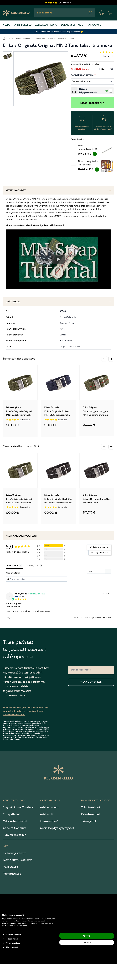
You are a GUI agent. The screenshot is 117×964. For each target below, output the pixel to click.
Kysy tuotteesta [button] (101, 552)
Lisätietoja (13, 302)
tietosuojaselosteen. (14, 714)
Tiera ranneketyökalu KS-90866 (88, 148)
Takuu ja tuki (89, 821)
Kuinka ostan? (49, 821)
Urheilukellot (23, 25)
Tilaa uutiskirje (91, 682)
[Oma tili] (101, 12)
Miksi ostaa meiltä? (15, 821)
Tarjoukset (95, 25)
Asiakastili (46, 814)
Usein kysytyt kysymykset (57, 828)
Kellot (7, 25)
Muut (81, 25)
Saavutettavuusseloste (17, 860)
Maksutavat (10, 867)
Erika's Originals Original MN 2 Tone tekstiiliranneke (54, 38)
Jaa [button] (10, 617)
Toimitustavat (12, 873)
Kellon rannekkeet (23, 38)
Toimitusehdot (90, 807)
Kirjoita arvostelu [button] (100, 547)
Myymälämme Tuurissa (18, 807)
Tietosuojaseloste (14, 853)
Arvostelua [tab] (12, 565)
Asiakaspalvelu (49, 807)
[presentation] (72, 88)
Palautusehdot (90, 814)
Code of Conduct (14, 828)
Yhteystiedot (11, 814)
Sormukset (68, 25)
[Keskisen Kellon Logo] (16, 13)
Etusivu (4, 38)
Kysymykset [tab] (32, 565)
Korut (54, 25)
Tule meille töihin (14, 835)
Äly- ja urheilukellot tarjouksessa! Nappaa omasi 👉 (58, 32)
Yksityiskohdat (16, 190)
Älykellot (41, 25)
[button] (111, 359)
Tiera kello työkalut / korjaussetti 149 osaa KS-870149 (88, 163)
